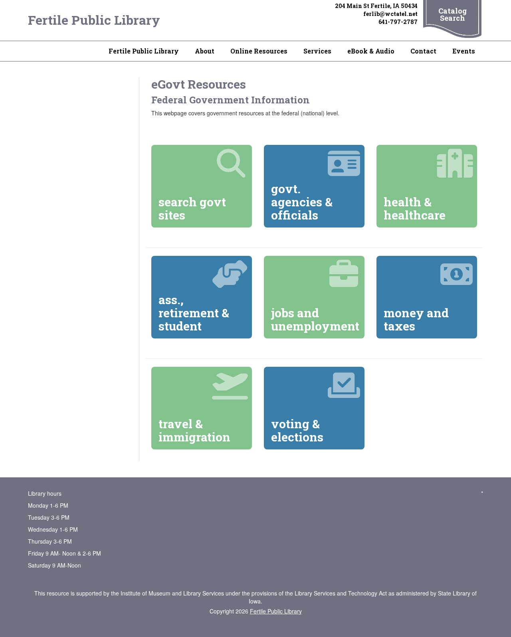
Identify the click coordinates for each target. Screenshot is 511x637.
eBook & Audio (370, 51)
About (204, 51)
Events (463, 51)
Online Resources (258, 51)
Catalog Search (452, 14)
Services (317, 51)
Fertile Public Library (94, 19)
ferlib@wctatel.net (390, 14)
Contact (423, 51)
